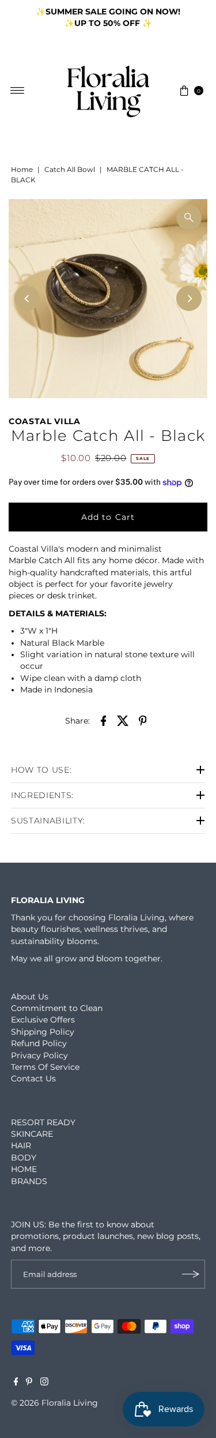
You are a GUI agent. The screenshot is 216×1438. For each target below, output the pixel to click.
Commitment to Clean (57, 1008)
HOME (24, 1169)
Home (22, 169)
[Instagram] (44, 1382)
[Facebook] (16, 1382)
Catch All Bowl (69, 169)
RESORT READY (43, 1122)
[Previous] (20, 17)
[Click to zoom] (189, 217)
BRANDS (29, 1181)
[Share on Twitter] (123, 720)
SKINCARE (32, 1134)
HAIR (21, 1145)
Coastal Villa (45, 421)
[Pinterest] (29, 1382)
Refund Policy (39, 1043)
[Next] (195, 17)
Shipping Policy (42, 1031)
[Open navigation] (17, 90)
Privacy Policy (39, 1055)
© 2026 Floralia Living (54, 1402)
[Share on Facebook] (103, 720)
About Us (29, 996)
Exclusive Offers (43, 1019)
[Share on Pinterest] (142, 720)
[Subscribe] (190, 1274)
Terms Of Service (45, 1067)
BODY (23, 1157)
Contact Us (33, 1078)
